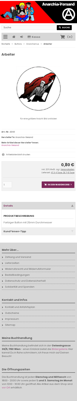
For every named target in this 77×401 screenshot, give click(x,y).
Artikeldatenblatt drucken (18, 154)
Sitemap (10, 325)
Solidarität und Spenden (19, 287)
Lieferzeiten (12, 263)
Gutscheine (12, 313)
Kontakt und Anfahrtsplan (20, 307)
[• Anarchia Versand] (38, 12)
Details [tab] (8, 205)
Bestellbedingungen (17, 275)
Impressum (12, 319)
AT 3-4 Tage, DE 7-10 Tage (62, 172)
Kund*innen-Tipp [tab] (15, 231)
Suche (64, 27)
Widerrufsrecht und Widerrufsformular (28, 269)
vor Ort (6, 387)
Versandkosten (67, 169)
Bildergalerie (59, 349)
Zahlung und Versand (18, 257)
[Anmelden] (22, 37)
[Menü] (6, 37)
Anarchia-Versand (10, 145)
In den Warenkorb (58, 184)
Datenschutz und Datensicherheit (25, 281)
